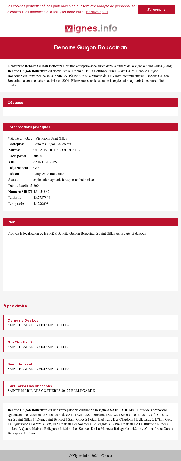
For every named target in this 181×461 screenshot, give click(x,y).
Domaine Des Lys (23, 320)
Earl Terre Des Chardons (30, 386)
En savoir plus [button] (97, 12)
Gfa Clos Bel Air (21, 342)
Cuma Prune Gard (158, 428)
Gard (167, 65)
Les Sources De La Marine (92, 428)
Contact (106, 455)
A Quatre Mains (29, 428)
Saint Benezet (20, 364)
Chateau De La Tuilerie (137, 423)
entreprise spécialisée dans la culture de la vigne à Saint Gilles (119, 65)
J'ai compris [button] (156, 9)
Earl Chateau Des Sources (71, 423)
